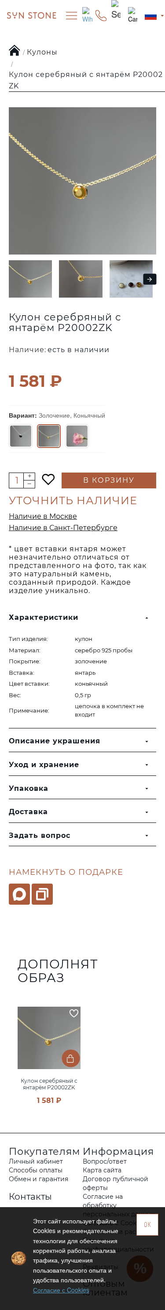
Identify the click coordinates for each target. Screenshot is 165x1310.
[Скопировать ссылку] (42, 894)
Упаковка (28, 788)
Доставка (28, 812)
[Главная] (15, 51)
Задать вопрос (39, 835)
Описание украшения (54, 741)
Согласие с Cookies (61, 1289)
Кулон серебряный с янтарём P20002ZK (49, 1084)
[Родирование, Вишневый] (21, 436)
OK (147, 1224)
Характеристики (43, 617)
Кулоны (42, 52)
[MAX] (19, 894)
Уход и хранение (44, 765)
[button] (11, 278)
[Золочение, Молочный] (77, 436)
